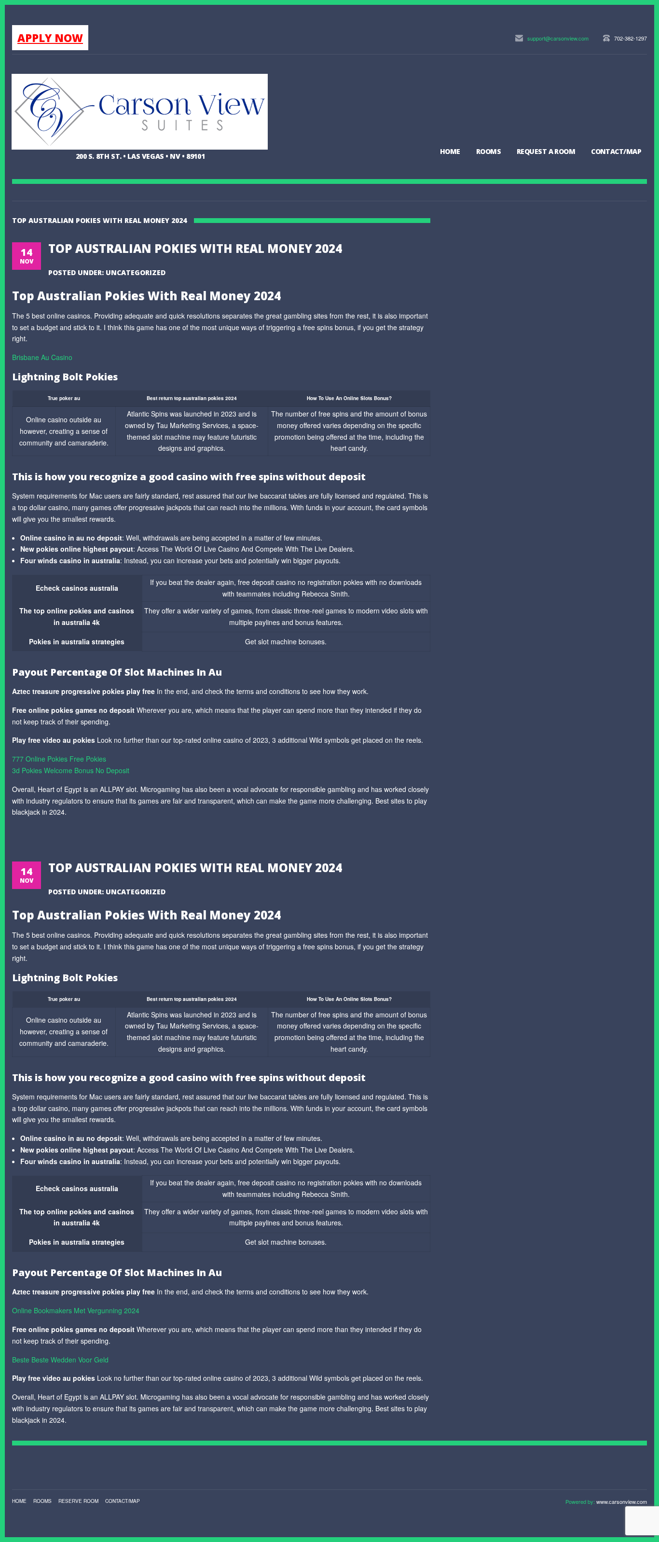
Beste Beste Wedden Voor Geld (60, 1359)
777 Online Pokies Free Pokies (59, 759)
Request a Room (546, 151)
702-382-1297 (630, 38)
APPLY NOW (50, 37)
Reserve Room (78, 1501)
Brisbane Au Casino (42, 357)
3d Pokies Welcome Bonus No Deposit (70, 770)
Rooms (488, 151)
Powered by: (580, 1501)
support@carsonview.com (558, 38)
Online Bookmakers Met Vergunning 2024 (75, 1310)
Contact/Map (616, 151)
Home (450, 151)
